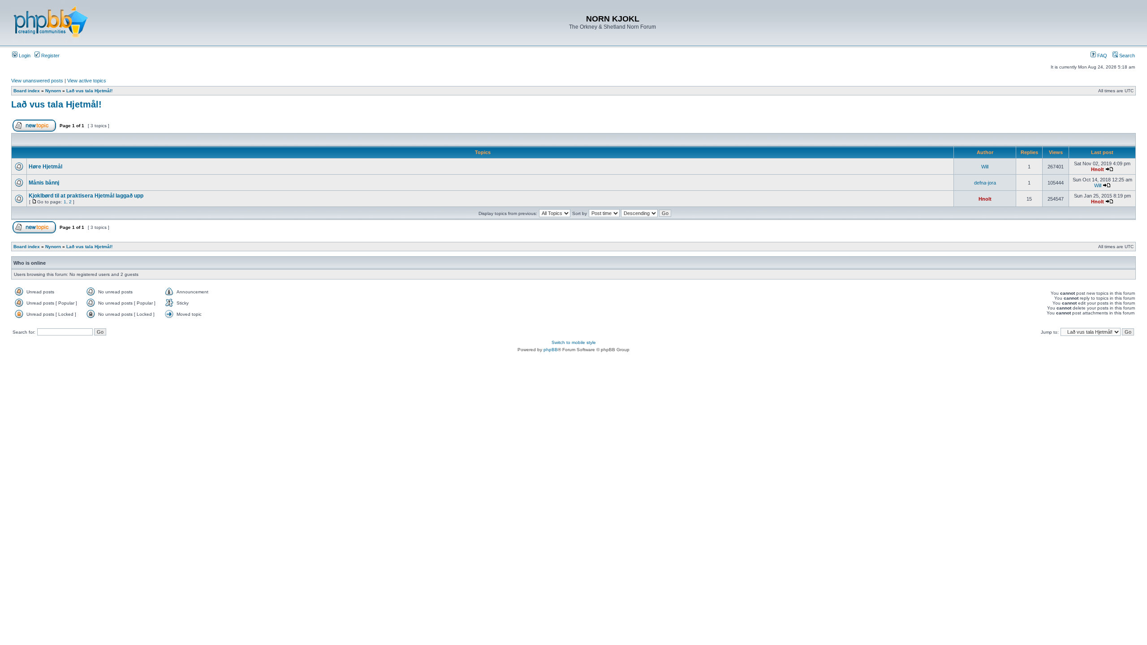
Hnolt (1097, 169)
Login (23, 55)
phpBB (550, 349)
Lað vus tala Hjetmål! (89, 90)
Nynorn (53, 90)
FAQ (1101, 55)
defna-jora (985, 182)
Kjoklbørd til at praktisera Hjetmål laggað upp (86, 196)
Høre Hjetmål (45, 166)
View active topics (86, 80)
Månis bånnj (44, 183)
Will (984, 166)
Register (50, 55)
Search (1126, 55)
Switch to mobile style (574, 342)
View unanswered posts (37, 80)
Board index (26, 90)
